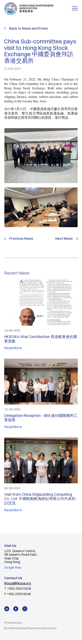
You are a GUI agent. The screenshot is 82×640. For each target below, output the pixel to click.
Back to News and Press (28, 28)
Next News (64, 239)
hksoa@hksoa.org (17, 583)
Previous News (21, 239)
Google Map (12, 567)
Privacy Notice (13, 622)
